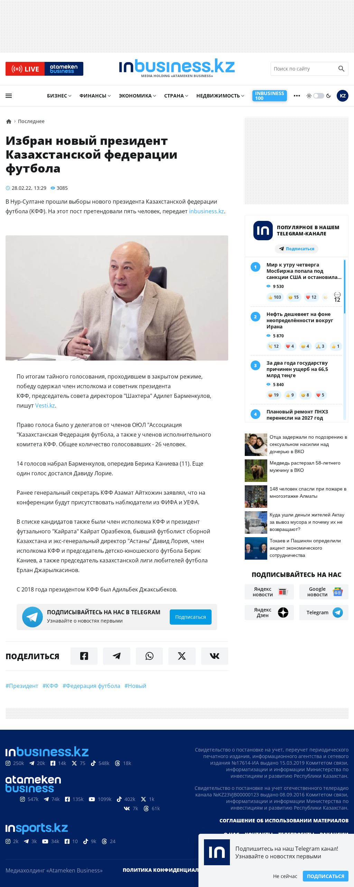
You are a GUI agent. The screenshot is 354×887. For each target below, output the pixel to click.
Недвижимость (218, 95)
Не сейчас (285, 876)
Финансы (93, 95)
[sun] (309, 96)
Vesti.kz (45, 405)
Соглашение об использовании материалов (284, 820)
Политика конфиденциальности (171, 870)
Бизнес (57, 95)
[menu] (8, 95)
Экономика (135, 95)
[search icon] (341, 69)
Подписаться (325, 876)
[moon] (328, 96)
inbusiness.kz (206, 211)
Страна (174, 95)
